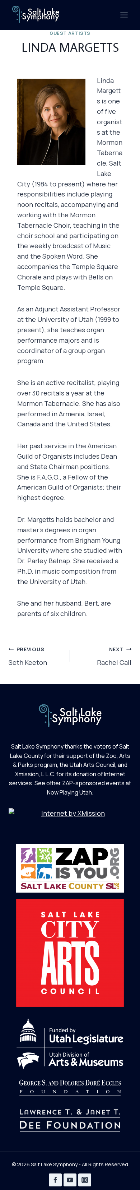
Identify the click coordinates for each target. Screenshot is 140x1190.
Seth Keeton (28, 656)
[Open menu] (123, 14)
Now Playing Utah (69, 792)
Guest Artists (70, 33)
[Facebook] (55, 1179)
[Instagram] (84, 1179)
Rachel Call (114, 656)
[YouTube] (70, 1179)
